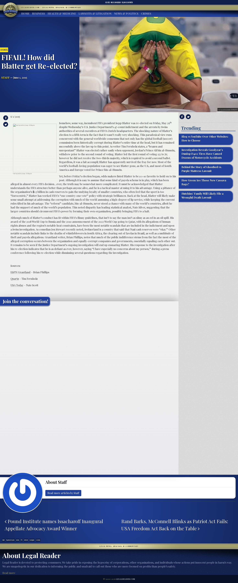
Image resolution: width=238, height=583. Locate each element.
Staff (5, 77)
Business (38, 13)
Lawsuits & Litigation (95, 13)
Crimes (146, 13)
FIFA (22, 540)
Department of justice (10, 540)
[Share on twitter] (5, 124)
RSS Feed (107, 2)
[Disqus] (89, 348)
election (17, 540)
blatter (3, 540)
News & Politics (126, 13)
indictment (26, 540)
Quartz (15, 278)
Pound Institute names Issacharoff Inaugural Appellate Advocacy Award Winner (54, 524)
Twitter (127, 2)
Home (25, 13)
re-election (38, 540)
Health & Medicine (62, 13)
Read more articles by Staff (63, 493)
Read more (8, 573)
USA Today (17, 285)
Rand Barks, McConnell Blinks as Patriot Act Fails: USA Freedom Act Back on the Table (174, 524)
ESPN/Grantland (20, 272)
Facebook (116, 2)
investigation (32, 540)
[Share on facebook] (5, 118)
